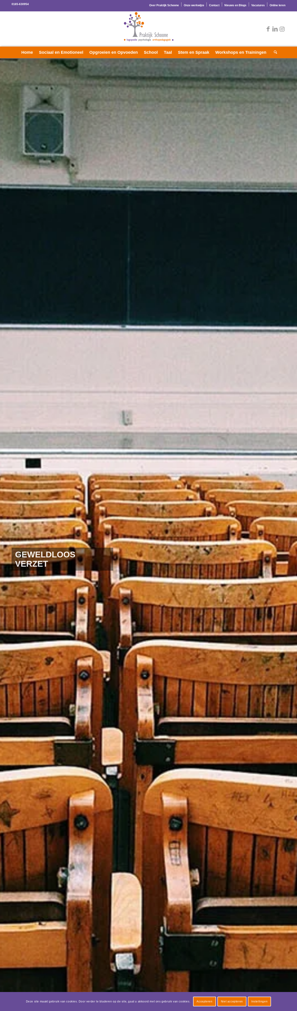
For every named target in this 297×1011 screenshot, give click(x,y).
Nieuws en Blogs (235, 5)
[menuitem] (164, 4)
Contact (214, 5)
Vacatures (258, 5)
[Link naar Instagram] (281, 28)
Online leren (277, 5)
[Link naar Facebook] (268, 28)
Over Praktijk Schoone (164, 5)
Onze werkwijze (194, 5)
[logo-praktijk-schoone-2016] (148, 29)
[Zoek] (274, 52)
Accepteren (204, 1001)
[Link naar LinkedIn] (274, 28)
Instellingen (259, 1001)
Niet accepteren (232, 1001)
